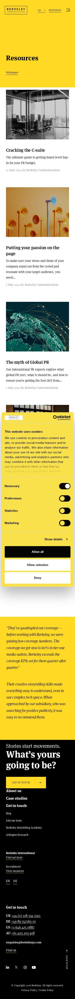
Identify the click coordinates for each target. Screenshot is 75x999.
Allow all (38, 551)
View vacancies (15, 871)
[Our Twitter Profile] (16, 967)
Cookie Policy (46, 990)
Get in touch (16, 805)
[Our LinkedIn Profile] (7, 967)
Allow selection (37, 565)
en (8, 881)
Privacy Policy (29, 990)
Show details (53, 539)
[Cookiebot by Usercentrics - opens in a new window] (53, 417)
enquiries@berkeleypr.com (23, 942)
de (15, 881)
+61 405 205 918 (23, 933)
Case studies (16, 798)
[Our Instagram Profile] (25, 967)
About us (13, 790)
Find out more (14, 857)
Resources (55, 10)
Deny (37, 577)
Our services (68, 10)
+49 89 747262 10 (23, 921)
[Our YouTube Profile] (34, 967)
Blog (8, 813)
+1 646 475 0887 (22, 927)
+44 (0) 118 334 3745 (25, 916)
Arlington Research (17, 835)
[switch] (64, 498)
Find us (11, 950)
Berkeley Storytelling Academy (24, 827)
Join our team (14, 820)
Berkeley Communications (16, 10)
